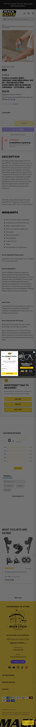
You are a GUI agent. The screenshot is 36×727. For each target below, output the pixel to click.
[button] (9, 353)
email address (4, 368)
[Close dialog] (34, 352)
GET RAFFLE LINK (9, 373)
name (3, 364)
